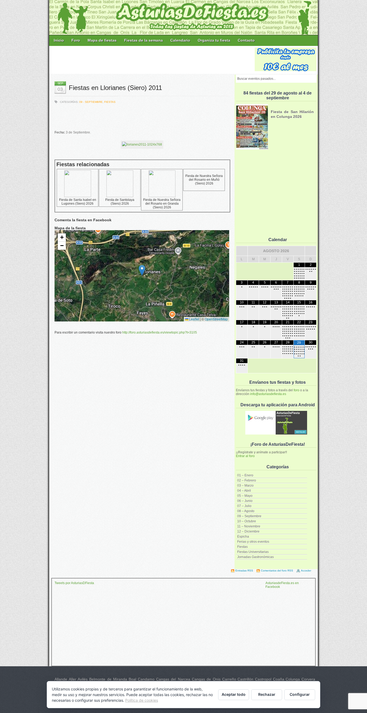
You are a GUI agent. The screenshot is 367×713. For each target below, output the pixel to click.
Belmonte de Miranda (108, 679)
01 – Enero (245, 475)
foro (296, 390)
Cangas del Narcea (173, 679)
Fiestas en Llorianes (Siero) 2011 (115, 87)
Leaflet (193, 319)
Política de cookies (141, 700)
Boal (132, 679)
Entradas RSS (244, 570)
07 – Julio (244, 506)
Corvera (308, 679)
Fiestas (242, 547)
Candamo (146, 679)
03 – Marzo (245, 485)
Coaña (278, 679)
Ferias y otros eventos (253, 542)
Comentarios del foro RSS (277, 570)
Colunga (293, 679)
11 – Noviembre (248, 526)
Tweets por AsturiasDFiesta (74, 583)
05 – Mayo (245, 496)
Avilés (83, 679)
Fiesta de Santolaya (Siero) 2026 (119, 201)
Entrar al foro (245, 456)
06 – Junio (245, 501)
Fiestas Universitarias (253, 552)
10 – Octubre (246, 521)
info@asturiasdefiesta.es (268, 394)
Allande (61, 679)
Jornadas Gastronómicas (255, 557)
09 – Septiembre (249, 516)
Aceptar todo (234, 694)
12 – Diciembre (248, 531)
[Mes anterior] (241, 251)
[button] (142, 270)
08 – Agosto (245, 511)
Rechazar (266, 694)
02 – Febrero (246, 480)
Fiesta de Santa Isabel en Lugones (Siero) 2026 (77, 201)
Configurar (300, 694)
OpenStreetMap (216, 319)
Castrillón (245, 679)
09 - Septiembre (91, 101)
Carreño (229, 679)
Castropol (263, 679)
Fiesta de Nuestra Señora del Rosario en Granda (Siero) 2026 (162, 203)
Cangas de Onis (206, 679)
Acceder (306, 570)
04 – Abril (244, 491)
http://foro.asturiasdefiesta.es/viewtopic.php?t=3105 (159, 332)
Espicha (243, 536)
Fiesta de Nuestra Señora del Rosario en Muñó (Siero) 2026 (204, 179)
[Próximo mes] (310, 251)
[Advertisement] (152, 60)
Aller (72, 679)
